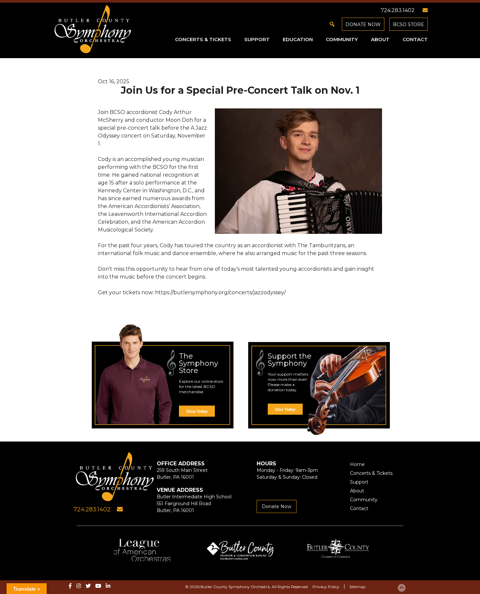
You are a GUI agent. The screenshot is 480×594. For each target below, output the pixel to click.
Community (342, 39)
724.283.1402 (398, 10)
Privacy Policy (325, 586)
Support (257, 39)
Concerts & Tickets (203, 39)
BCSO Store (408, 24)
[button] (332, 24)
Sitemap (357, 586)
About (380, 39)
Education (298, 39)
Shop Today (197, 411)
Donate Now (363, 24)
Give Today (285, 409)
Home (357, 464)
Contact (415, 39)
